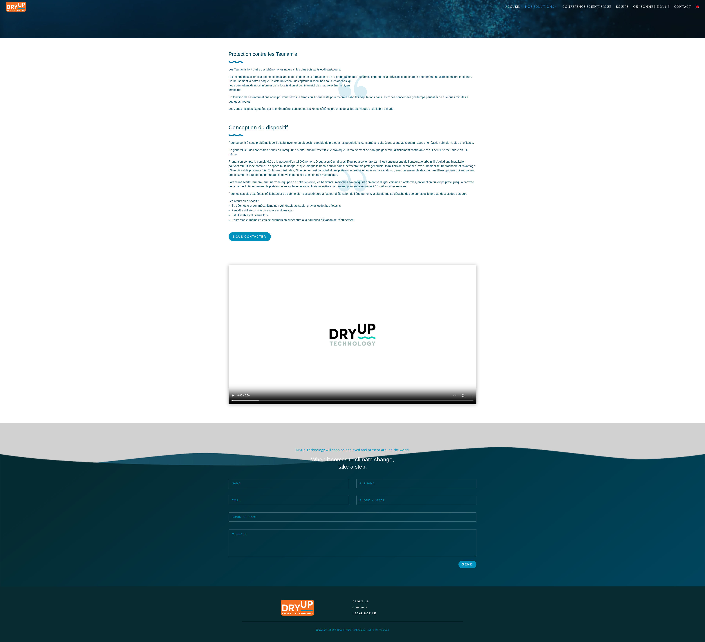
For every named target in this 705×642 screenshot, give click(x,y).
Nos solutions (539, 7)
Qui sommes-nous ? (651, 7)
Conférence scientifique (587, 7)
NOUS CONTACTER (249, 236)
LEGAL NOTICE (364, 613)
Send (467, 564)
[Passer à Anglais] (697, 10)
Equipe (622, 7)
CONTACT (360, 607)
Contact (682, 7)
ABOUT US (360, 601)
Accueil (512, 7)
